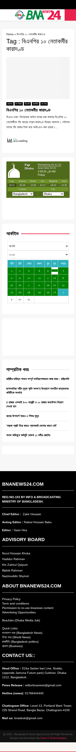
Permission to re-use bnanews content (27, 608)
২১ (63, 285)
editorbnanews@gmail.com (43, 685)
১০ (28, 278)
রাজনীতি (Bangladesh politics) (20, 641)
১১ (39, 278)
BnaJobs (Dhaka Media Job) (21, 620)
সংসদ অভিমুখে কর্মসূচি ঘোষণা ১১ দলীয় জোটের (28, 435)
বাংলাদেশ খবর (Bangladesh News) (22, 632)
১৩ (54, 278)
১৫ (11, 285)
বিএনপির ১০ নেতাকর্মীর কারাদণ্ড (28, 110)
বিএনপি (27, 104)
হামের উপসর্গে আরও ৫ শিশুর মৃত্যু (22, 416)
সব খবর (44, 104)
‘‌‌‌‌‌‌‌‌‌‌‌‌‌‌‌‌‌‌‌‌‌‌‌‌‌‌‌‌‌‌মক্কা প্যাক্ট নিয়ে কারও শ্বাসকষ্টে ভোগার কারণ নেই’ (31, 425)
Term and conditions (15, 603)
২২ (11, 292)
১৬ (19, 285)
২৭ (54, 292)
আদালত (9, 104)
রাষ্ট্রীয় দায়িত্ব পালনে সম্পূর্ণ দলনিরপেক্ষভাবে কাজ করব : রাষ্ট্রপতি (37, 379)
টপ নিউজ (19, 104)
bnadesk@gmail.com (28, 718)
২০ (54, 285)
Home (10, 34)
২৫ (39, 292)
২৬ (47, 292)
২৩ (19, 292)
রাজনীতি (35, 104)
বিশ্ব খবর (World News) (16, 637)
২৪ (28, 292)
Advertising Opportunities (19, 612)
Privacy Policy (11, 599)
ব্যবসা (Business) (12, 646)
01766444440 (34, 693)
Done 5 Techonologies (53, 738)
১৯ (48, 285)
